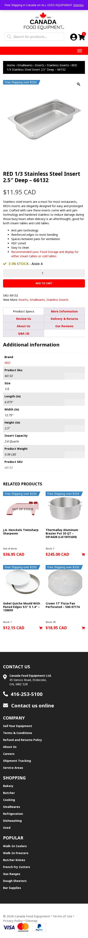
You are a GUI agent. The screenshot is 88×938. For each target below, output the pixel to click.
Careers (9, 754)
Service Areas (13, 768)
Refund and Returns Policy (22, 740)
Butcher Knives (14, 860)
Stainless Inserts (58, 65)
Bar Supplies (12, 888)
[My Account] (73, 37)
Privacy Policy (13, 921)
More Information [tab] (64, 311)
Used (6, 828)
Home (11, 65)
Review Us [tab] (23, 319)
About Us (10, 747)
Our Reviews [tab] (64, 326)
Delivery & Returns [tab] (64, 319)
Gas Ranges (11, 874)
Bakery (8, 786)
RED (7, 363)
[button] (83, 554)
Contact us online (32, 705)
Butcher (9, 793)
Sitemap (31, 921)
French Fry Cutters (16, 867)
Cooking (9, 800)
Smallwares (25, 65)
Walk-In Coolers (15, 846)
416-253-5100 (27, 694)
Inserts (39, 65)
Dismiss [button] (78, 5)
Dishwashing (12, 821)
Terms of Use (62, 916)
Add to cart (44, 283)
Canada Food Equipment (32, 916)
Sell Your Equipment (17, 726)
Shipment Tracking (17, 761)
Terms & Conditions (17, 733)
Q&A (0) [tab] (23, 333)
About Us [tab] (23, 326)
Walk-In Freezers (15, 853)
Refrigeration (13, 814)
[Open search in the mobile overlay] (34, 37)
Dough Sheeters (15, 881)
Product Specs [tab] (23, 311)
